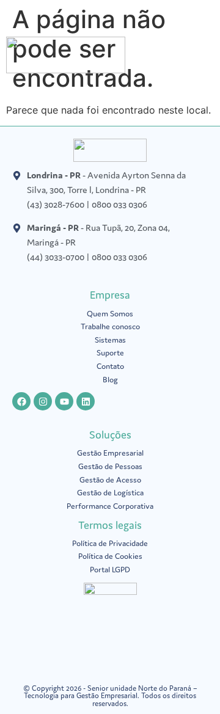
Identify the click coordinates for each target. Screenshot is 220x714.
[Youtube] (64, 401)
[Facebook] (21, 401)
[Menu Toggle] (208, 58)
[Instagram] (43, 401)
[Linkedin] (85, 401)
